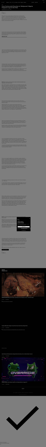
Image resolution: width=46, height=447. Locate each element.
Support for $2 (23, 226)
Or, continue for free (24, 230)
